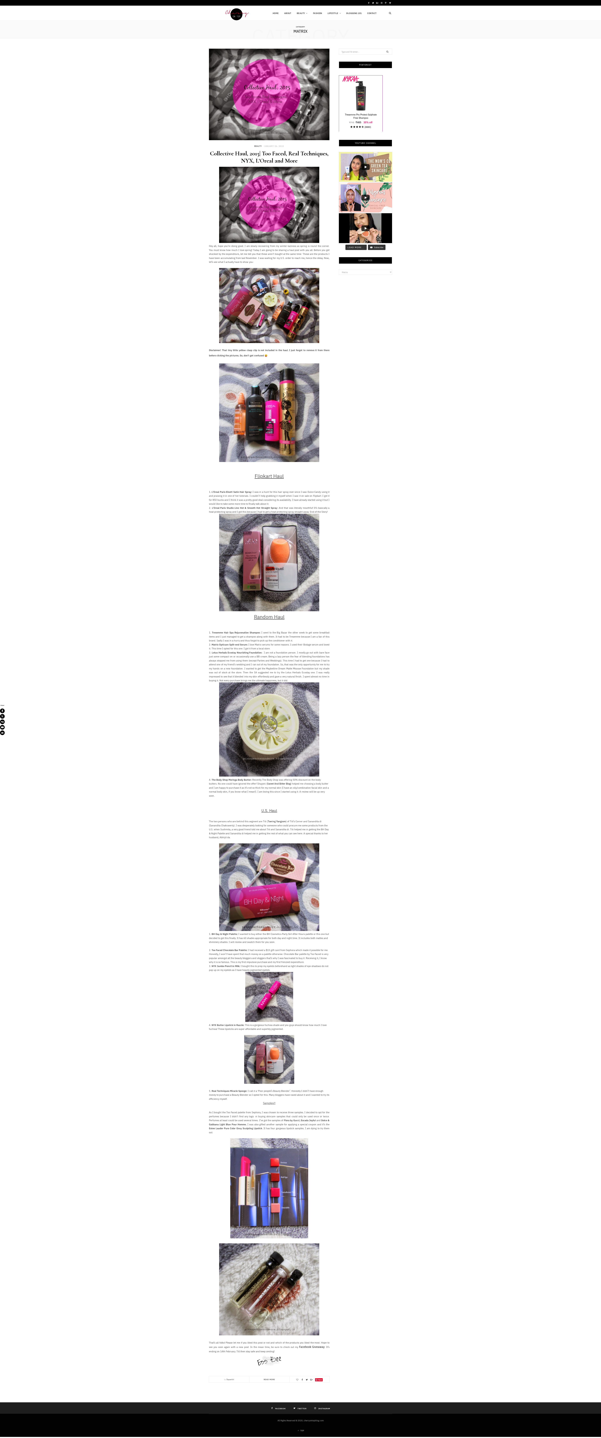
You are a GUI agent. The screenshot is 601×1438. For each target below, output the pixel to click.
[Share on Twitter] (307, 1380)
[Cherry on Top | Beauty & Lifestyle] (235, 13)
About (287, 13)
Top (302, 1430)
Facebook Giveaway (312, 1347)
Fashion (317, 13)
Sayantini (230, 1379)
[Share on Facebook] (302, 1380)
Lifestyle (333, 13)
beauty (258, 146)
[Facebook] (2, 711)
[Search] (390, 13)
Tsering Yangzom (277, 821)
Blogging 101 (354, 13)
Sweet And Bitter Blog (279, 783)
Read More (269, 1379)
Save (320, 1380)
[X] (2, 716)
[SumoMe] (2, 732)
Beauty (301, 13)
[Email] (2, 727)
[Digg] (2, 721)
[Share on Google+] (311, 1380)
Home (276, 13)
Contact (371, 13)
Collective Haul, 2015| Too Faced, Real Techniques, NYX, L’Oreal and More (269, 157)
